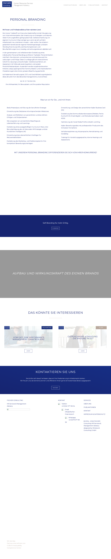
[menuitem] (70, 5)
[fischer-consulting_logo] (18, 5)
